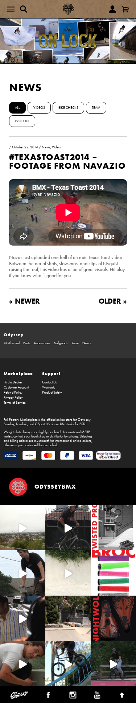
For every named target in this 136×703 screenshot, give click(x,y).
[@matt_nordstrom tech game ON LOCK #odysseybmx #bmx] (22, 573)
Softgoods (61, 343)
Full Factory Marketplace (21, 420)
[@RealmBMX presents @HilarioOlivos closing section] (68, 663)
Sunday (9, 424)
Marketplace (18, 373)
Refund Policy (13, 392)
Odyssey (14, 334)
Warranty (48, 387)
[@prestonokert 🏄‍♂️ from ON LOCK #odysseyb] (22, 527)
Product (22, 121)
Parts (26, 343)
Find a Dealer (13, 382)
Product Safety (52, 392)
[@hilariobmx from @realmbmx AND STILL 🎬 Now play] (22, 618)
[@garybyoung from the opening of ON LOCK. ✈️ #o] (68, 527)
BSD (82, 424)
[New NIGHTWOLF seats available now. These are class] (113, 618)
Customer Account (16, 387)
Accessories (42, 343)
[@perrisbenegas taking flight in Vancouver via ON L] (113, 663)
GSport (40, 424)
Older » (113, 300)
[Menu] (11, 9)
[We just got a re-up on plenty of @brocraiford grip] (113, 573)
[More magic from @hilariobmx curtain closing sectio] (22, 663)
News (25, 87)
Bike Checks (68, 108)
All (17, 108)
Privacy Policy (13, 397)
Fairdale (21, 424)
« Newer (24, 300)
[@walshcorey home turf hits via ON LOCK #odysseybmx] (68, 573)
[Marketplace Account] (112, 9)
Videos (39, 108)
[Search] (23, 9)
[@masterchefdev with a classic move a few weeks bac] (68, 618)
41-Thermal (12, 343)
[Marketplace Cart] (125, 9)
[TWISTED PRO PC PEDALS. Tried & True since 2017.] (113, 527)
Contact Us (49, 382)
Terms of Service (15, 402)
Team (96, 108)
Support (51, 373)
